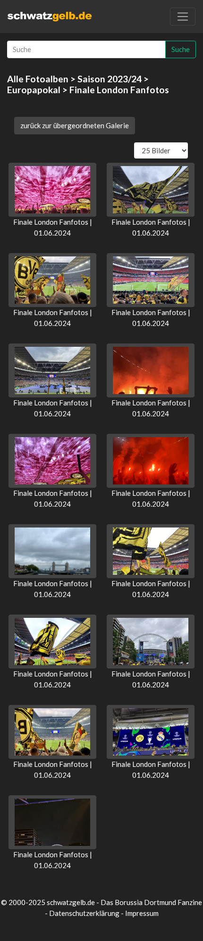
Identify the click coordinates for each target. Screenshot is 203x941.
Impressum (142, 913)
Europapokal (33, 89)
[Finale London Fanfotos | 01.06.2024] (52, 190)
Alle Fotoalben (37, 78)
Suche (180, 49)
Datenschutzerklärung (84, 913)
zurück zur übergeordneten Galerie (74, 125)
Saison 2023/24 (109, 78)
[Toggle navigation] (182, 17)
